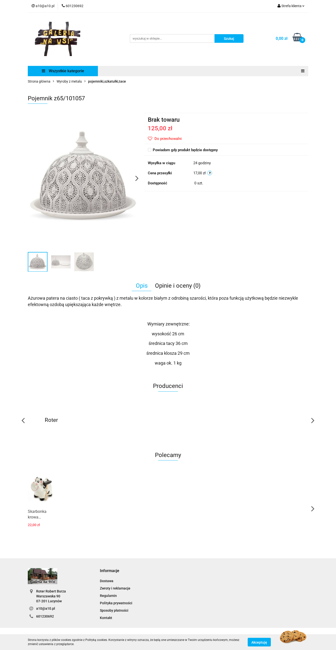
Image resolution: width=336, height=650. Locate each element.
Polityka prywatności (116, 603)
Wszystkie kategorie (66, 71)
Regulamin (108, 596)
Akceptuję (259, 642)
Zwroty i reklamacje (115, 588)
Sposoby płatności (114, 610)
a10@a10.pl (45, 608)
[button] (109, 570)
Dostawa (106, 581)
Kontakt (106, 618)
